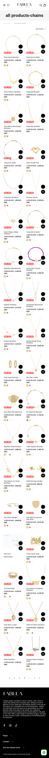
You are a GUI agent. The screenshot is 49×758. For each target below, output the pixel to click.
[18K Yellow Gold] (5, 100)
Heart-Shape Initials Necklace (11, 233)
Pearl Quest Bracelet (11, 57)
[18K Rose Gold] (7, 100)
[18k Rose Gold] (7, 349)
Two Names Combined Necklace (34, 589)
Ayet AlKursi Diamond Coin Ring (34, 518)
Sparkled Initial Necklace (13, 446)
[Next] (39, 678)
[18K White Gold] (10, 100)
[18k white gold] (32, 420)
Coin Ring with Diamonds (13, 412)
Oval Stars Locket (10, 625)
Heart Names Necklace (12, 92)
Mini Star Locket (32, 377)
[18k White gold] (12, 420)
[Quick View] (21, 52)
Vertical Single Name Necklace (33, 342)
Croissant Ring (9, 588)
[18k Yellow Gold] (5, 349)
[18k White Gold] (10, 349)
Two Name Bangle (10, 517)
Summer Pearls (31, 197)
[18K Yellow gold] (5, 455)
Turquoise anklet (10, 163)
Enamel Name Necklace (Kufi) (35, 660)
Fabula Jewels (12, 754)
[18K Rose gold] (30, 455)
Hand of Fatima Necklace (35, 625)
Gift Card (7, 554)
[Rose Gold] (7, 65)
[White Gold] (10, 65)
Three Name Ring (32, 554)
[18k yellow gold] (30, 420)
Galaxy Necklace (10, 341)
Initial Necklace (9, 659)
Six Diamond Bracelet (34, 412)
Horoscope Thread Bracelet (33, 269)
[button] (4, 5)
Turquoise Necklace (11, 197)
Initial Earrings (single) (34, 481)
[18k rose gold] (27, 420)
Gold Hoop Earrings (11, 377)
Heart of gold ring (32, 163)
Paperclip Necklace (33, 126)
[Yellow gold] (27, 562)
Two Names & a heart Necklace (11, 482)
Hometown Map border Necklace (34, 305)
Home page (6, 23)
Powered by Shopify (24, 754)
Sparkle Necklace (10, 305)
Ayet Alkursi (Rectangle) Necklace (12, 127)
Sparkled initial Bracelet (12, 268)
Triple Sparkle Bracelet (34, 446)
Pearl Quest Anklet (33, 57)
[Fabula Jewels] (24, 5)
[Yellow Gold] (5, 65)
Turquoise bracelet (33, 232)
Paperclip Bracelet (32, 92)
